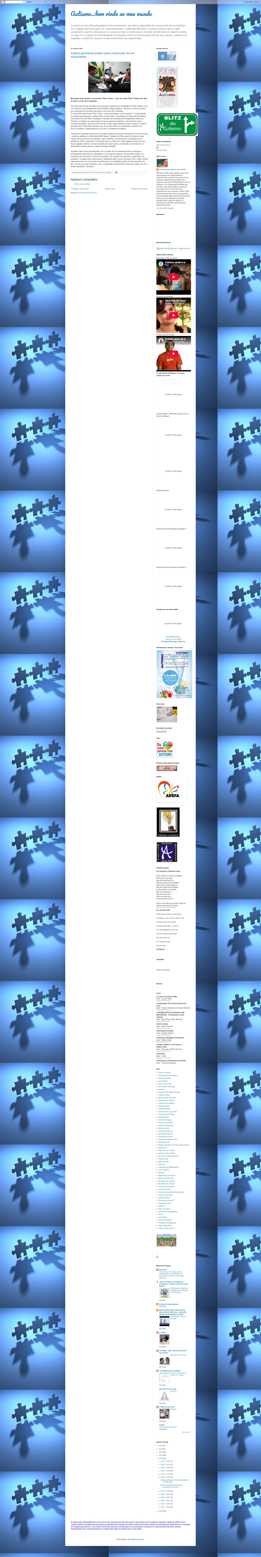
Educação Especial (165, 1131)
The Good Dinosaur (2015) (168, 1427)
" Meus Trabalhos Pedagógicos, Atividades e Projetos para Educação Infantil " (173, 1284)
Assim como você (164, 1084)
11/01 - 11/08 (166, 1471)
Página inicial (110, 189)
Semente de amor (165, 1203)
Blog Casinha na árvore (167, 1098)
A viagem (173, 1409)
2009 (161, 1458)
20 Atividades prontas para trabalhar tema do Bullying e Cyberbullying (179, 1290)
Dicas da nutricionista (166, 1114)
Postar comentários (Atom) (87, 193)
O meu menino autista (166, 1187)
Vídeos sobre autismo (166, 1228)
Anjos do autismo (164, 1078)
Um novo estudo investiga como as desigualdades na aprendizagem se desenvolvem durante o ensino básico (171, 1274)
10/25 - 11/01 (166, 1474)
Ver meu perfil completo (165, 208)
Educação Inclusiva (165, 1137)
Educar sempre (164, 1128)
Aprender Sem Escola (167, 1389)
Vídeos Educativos (165, 1225)
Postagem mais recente (80, 189)
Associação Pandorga (166, 1087)
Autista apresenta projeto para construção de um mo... (171, 1486)
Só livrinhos (162, 1217)
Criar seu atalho (161, 150)
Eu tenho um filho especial (168, 1156)
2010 (161, 1455)
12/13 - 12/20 (166, 1461)
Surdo (160, 1214)
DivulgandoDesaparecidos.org (173, 642)
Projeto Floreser (164, 1198)
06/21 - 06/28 (166, 1494)
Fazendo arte (163, 1159)
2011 (161, 1452)
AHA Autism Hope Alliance (168, 1075)
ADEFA (162, 1425)
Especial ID (162, 1148)
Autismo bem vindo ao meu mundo (172, 169)
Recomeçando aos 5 (166, 1200)
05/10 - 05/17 (166, 1501)
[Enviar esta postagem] (116, 172)
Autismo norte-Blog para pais (169, 1092)
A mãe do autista (164, 1073)
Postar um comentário (82, 184)
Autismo (161, 1089)
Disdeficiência (163, 1117)
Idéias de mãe (163, 1162)
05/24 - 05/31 (166, 1497)
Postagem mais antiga (139, 189)
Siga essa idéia (164, 1209)
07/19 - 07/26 (166, 1491)
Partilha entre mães (165, 1195)
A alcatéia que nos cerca (178, 1355)
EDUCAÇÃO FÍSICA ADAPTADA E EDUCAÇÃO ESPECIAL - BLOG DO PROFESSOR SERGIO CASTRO (172, 1312)
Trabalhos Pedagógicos (167, 1223)
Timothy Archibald (165, 1220)
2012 (161, 1449)
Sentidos (161, 1206)
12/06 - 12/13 (166, 1464)
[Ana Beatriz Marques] (157, 148)
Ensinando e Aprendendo (167, 1139)
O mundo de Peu (164, 1189)
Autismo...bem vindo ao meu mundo (111, 13)
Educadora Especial (165, 1125)
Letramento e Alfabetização (168, 1167)
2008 (161, 1511)
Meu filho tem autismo (166, 1184)
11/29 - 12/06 (166, 1468)
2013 (161, 1446)
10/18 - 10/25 (166, 1477)
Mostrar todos (186, 1432)
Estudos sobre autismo (166, 1153)
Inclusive (161, 1164)
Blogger (141, 1539)
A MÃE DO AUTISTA (167, 1407)
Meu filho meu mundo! (166, 1181)
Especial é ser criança (166, 1150)
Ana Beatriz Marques (163, 145)
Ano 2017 (173, 1391)
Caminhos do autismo (166, 1100)
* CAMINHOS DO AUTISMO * (170, 1371)
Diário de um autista (165, 1123)
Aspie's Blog (162, 1081)
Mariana (161, 1173)
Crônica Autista (164, 1106)
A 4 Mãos (162, 1333)
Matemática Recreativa (166, 1175)
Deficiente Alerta (164, 1109)
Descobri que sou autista (167, 1112)
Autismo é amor (164, 1095)
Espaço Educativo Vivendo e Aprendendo (173, 1145)
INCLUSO (163, 1270)
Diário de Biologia (165, 1120)
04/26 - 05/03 (166, 1504)
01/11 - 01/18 (166, 1507)
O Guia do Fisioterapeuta (168, 1304)
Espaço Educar (164, 1142)
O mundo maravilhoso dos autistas (171, 1192)
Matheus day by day (165, 1178)
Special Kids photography (167, 1212)
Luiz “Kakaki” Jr (164, 1170)
